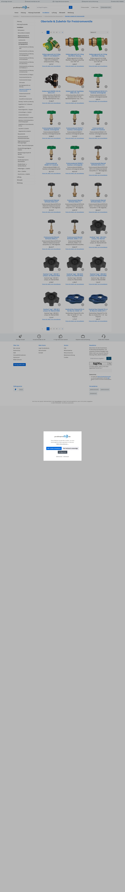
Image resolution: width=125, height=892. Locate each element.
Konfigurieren (62, 452)
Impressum (66, 456)
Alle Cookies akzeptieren (54, 448)
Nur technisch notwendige (70, 448)
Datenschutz (59, 456)
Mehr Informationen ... (62, 444)
